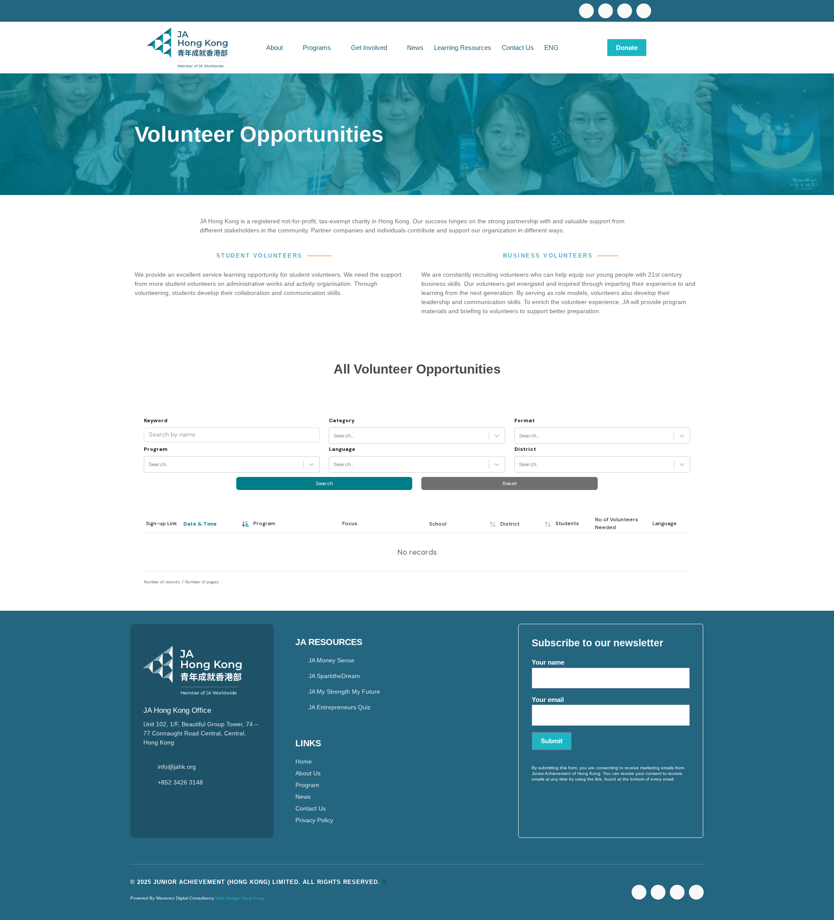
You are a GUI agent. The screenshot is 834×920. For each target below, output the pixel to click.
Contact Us (518, 47)
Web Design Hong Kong (239, 898)
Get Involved (369, 47)
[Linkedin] (624, 10)
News (415, 47)
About (274, 47)
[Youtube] (605, 10)
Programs (317, 47)
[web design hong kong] (384, 882)
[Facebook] (586, 10)
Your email (548, 699)
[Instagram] (643, 10)
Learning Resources (462, 47)
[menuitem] (556, 48)
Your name (548, 662)
